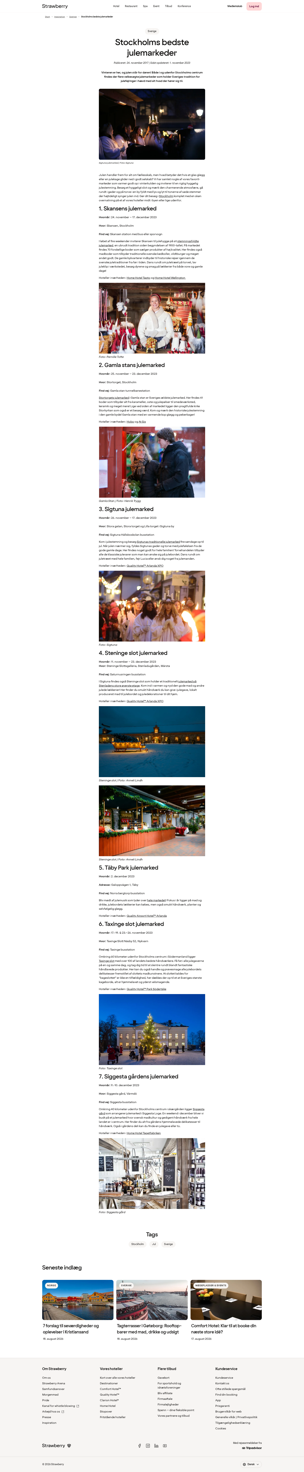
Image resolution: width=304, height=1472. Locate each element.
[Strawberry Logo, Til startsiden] (55, 6)
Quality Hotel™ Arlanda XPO (145, 566)
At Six (142, 422)
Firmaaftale (165, 1399)
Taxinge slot (106, 961)
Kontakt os (222, 1383)
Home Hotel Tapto (138, 278)
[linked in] (156, 1446)
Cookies (220, 1428)
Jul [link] (154, 1244)
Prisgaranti (222, 1406)
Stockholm (166, 196)
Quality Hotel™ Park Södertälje (146, 989)
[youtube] (165, 1446)
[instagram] (148, 1446)
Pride (45, 1400)
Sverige (73, 16)
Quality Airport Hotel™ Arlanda (147, 916)
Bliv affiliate (165, 1393)
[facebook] (139, 1446)
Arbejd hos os (51, 1412)
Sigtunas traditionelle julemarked (158, 542)
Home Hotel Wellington (170, 278)
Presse (46, 1417)
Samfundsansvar (53, 1389)
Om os (46, 1378)
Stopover (106, 1412)
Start (47, 16)
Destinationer (109, 1383)
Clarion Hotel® (109, 1400)
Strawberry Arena (53, 1383)
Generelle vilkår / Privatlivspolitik (236, 1417)
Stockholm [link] (137, 1244)
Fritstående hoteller (113, 1417)
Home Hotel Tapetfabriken (144, 1133)
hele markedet (156, 900)
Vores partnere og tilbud (173, 1416)
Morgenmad (50, 1395)
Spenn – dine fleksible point (176, 1410)
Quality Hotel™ (109, 1395)
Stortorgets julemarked (114, 398)
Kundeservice (224, 1378)
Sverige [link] (152, 31)
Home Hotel (108, 1406)
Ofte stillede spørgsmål (230, 1389)
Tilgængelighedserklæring (232, 1423)
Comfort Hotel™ (110, 1389)
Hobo (130, 422)
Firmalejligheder (168, 1404)
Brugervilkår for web (228, 1412)
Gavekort (163, 1378)
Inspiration (59, 16)
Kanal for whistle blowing (58, 1406)
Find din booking (226, 1395)
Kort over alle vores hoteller (117, 1378)
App (218, 1400)
